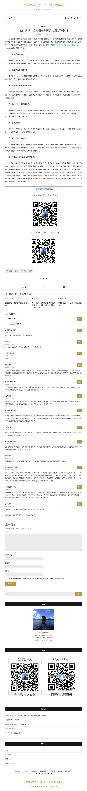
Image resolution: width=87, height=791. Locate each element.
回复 (79, 319)
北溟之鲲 (9, 330)
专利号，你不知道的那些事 (13, 733)
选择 (30, 271)
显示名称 (9, 555)
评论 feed (8, 759)
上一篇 (24, 287)
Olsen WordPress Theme (38, 786)
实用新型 (24, 271)
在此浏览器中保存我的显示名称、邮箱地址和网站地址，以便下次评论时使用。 (37, 579)
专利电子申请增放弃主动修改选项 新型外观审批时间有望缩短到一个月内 (43, 305)
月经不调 (8, 353)
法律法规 (67, 771)
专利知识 (43, 26)
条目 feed (8, 754)
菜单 (10, 18)
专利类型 (9, 271)
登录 (6, 750)
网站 (7, 571)
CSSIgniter (53, 786)
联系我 (53, 771)
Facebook (18, 771)
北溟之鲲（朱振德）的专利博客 (43, 5)
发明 (16, 271)
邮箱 (7, 563)
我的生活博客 (44, 771)
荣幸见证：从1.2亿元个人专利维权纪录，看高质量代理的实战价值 (25, 715)
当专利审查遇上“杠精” (12, 720)
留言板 (60, 771)
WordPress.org (9, 763)
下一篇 (62, 287)
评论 (7, 532)
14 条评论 (48, 35)
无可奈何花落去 (10, 318)
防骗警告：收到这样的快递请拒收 (15, 724)
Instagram (34, 771)
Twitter (26, 771)
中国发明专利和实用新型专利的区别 (65, 45)
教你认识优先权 (10, 728)
